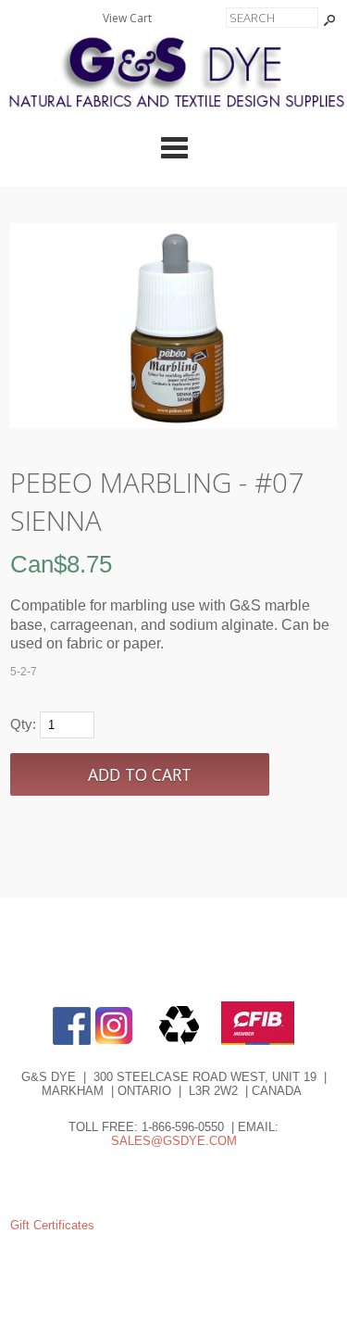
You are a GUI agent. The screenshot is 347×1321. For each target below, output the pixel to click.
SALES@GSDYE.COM (174, 1141)
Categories (174, 147)
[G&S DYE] (173, 111)
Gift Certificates (52, 1225)
